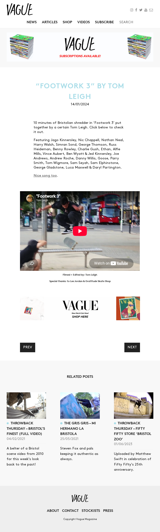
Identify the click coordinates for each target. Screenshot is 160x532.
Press (108, 510)
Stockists (91, 510)
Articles (50, 22)
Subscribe (104, 22)
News (32, 22)
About (53, 510)
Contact (70, 510)
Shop (67, 22)
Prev (27, 347)
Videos (83, 22)
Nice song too (45, 175)
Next (132, 347)
